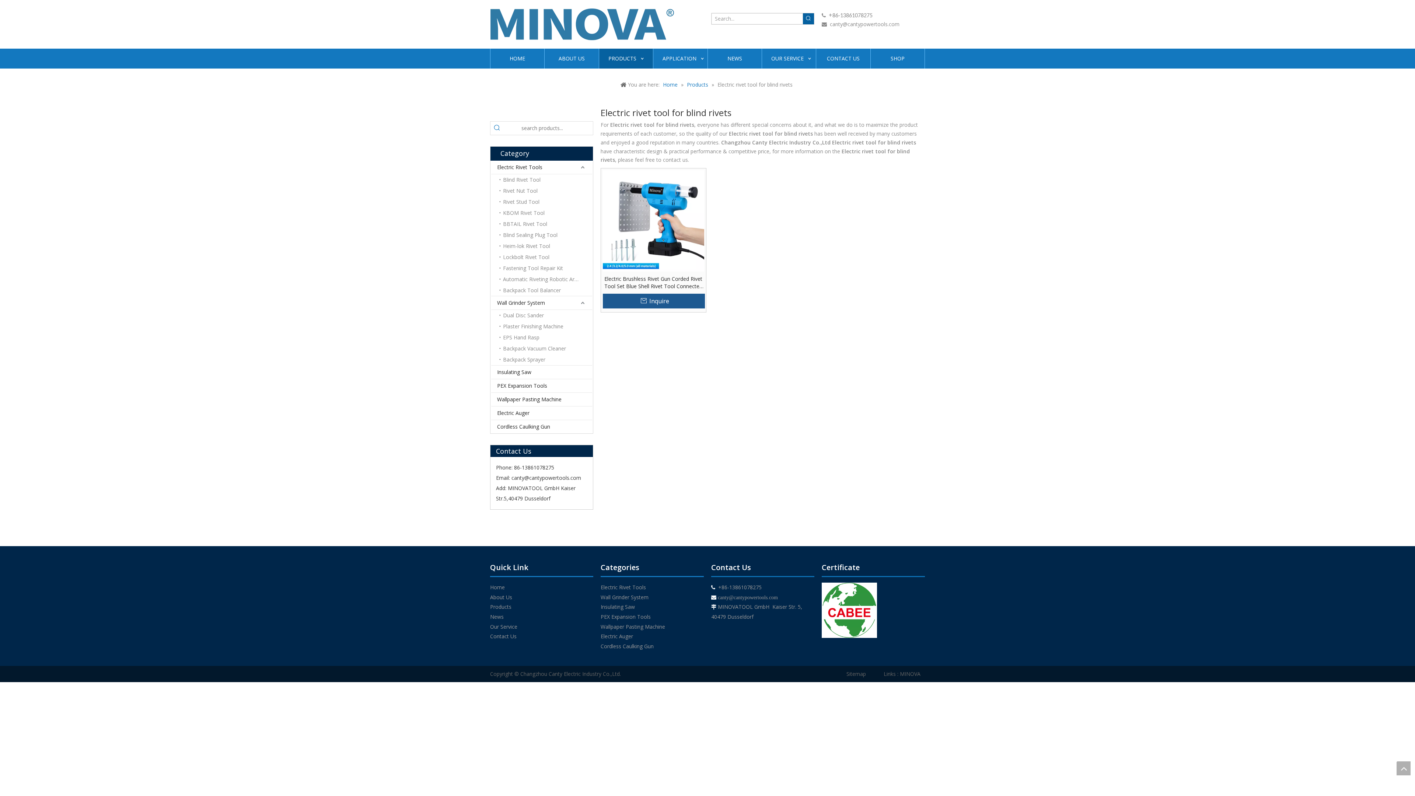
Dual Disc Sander (523, 315)
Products (500, 606)
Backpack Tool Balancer (532, 290)
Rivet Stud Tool (521, 201)
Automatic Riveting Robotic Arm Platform (547, 279)
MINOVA (910, 673)
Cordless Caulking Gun (523, 426)
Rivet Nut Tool (520, 190)
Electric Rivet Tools (519, 167)
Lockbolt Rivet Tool (526, 257)
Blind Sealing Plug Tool (530, 234)
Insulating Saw (514, 372)
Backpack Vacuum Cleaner (534, 348)
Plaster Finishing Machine (533, 326)
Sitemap (856, 673)
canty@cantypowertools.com (864, 24)
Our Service (503, 626)
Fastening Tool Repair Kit (533, 268)
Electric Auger (513, 412)
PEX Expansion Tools (522, 385)
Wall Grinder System (521, 302)
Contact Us (503, 636)
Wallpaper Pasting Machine (529, 399)
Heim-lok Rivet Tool (526, 245)
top (1404, 768)
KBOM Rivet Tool (524, 212)
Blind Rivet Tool (522, 179)
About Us (501, 597)
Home (497, 587)
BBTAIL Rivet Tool (525, 223)
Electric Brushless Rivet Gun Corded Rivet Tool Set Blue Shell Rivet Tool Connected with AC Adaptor (653, 282)
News (497, 616)
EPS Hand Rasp (521, 337)
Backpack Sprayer (524, 359)
